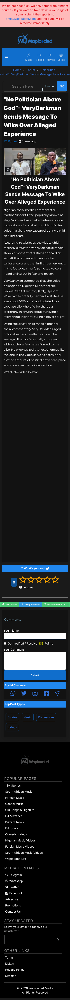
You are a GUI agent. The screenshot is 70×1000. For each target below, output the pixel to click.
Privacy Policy (14, 969)
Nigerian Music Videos (20, 840)
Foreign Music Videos (19, 846)
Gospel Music (14, 804)
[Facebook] (46, 694)
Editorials (11, 828)
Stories (12, 717)
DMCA (9, 963)
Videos (12, 727)
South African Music (18, 791)
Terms (9, 957)
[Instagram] (35, 694)
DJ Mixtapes (13, 816)
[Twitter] (24, 694)
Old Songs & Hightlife (19, 810)
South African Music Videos (24, 852)
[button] (7, 57)
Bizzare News (14, 822)
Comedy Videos (16, 834)
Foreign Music (14, 797)
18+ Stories (13, 785)
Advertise (11, 899)
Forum (12, 141)
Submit (35, 675)
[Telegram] (57, 694)
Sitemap (10, 976)
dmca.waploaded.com (21, 18)
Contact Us (13, 911)
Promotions (13, 905)
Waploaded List (15, 859)
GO (62, 86)
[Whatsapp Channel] (13, 694)
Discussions (46, 717)
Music (28, 717)
